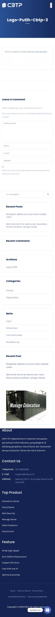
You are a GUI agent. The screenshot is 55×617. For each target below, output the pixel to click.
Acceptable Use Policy (17, 597)
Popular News (12, 297)
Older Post (46, 85)
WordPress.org (12, 342)
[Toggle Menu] (51, 5)
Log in (8, 321)
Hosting (9, 290)
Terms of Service (23, 591)
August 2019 (11, 267)
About (12, 591)
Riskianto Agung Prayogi (37, 52)
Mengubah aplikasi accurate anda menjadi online (27, 366)
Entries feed (11, 328)
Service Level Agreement (37, 597)
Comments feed (14, 335)
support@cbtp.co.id (24, 474)
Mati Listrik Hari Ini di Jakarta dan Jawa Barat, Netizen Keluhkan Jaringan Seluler (26, 225)
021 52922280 (22, 469)
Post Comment (10, 181)
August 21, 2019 (19, 52)
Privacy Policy (37, 591)
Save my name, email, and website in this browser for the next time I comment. (25, 172)
